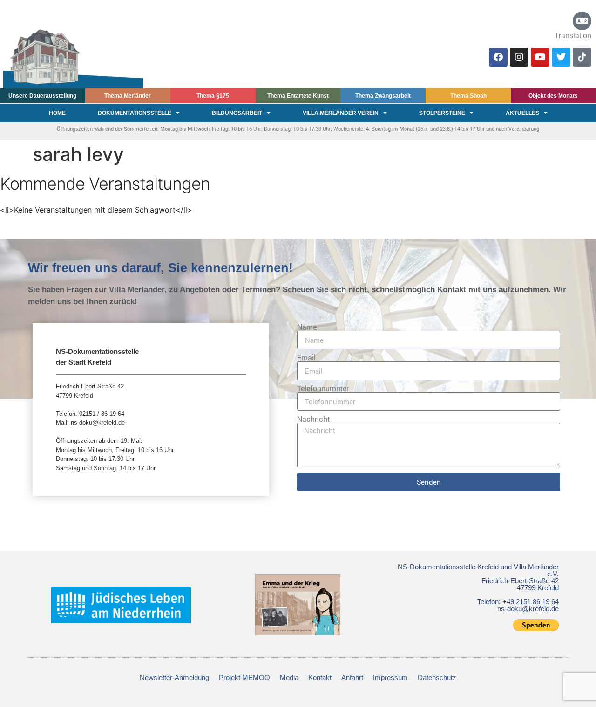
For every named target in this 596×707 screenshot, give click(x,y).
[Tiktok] (582, 57)
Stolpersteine (442, 113)
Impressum (390, 677)
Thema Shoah (468, 96)
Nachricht (313, 419)
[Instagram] (519, 57)
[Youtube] (540, 57)
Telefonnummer (323, 388)
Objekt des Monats (553, 96)
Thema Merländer (127, 96)
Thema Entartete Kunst (298, 96)
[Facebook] (498, 57)
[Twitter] (561, 57)
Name (307, 327)
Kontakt (320, 677)
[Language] (582, 21)
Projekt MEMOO (244, 677)
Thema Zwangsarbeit (383, 96)
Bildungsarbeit (237, 113)
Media (289, 677)
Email (306, 357)
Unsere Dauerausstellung (42, 96)
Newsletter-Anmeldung (174, 677)
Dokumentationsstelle (134, 113)
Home (57, 113)
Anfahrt (352, 677)
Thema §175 (212, 96)
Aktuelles (522, 113)
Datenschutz (437, 677)
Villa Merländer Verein (341, 113)
